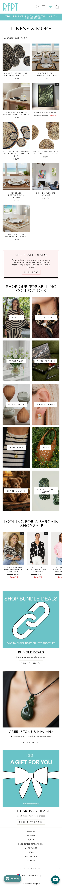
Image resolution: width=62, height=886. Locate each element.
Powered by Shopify (31, 883)
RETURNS (31, 835)
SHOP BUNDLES (31, 663)
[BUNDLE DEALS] (31, 619)
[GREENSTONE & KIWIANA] (31, 699)
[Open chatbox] (55, 879)
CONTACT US (31, 856)
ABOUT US (31, 840)
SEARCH (31, 860)
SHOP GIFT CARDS (31, 822)
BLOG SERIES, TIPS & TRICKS (30, 844)
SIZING (31, 852)
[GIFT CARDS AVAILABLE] (31, 778)
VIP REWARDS (31, 848)
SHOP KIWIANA (31, 742)
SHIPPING (31, 831)
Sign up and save (30, 869)
